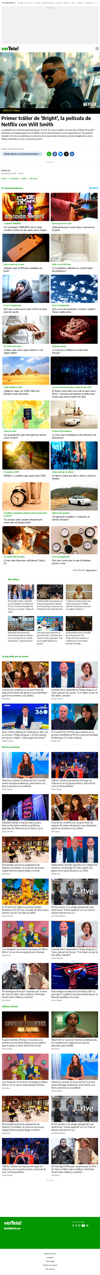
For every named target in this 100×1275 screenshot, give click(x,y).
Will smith (33, 178)
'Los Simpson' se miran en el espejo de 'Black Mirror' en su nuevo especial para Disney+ (25, 950)
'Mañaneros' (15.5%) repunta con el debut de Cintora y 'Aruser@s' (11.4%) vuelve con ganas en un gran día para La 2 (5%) (74, 867)
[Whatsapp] (49, 154)
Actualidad (14, 178)
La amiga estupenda (48, 3)
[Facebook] (54, 154)
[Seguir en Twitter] (73, 1225)
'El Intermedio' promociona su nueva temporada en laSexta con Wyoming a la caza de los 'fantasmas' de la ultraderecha (50, 605)
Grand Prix (80, 3)
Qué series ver (29, 3)
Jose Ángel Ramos (58, 916)
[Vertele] (12, 1223)
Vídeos (16, 110)
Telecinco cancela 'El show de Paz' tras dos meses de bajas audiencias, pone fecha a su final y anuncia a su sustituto (24, 783)
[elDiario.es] (12, 1228)
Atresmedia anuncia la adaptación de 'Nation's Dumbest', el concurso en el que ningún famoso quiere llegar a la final (23, 867)
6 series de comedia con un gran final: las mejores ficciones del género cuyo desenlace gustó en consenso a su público (24, 692)
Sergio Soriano (57, 699)
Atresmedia (37, 3)
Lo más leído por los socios (15, 656)
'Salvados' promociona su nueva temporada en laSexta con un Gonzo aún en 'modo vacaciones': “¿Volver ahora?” (20, 636)
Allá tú (73, 3)
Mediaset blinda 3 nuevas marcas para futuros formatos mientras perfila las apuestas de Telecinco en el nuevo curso (22, 825)
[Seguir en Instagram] (79, 1225)
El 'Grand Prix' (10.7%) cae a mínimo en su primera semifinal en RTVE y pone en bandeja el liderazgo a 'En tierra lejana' (74, 734)
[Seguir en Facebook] (76, 1225)
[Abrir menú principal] (97, 49)
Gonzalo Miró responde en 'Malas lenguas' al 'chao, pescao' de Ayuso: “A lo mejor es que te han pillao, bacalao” (74, 692)
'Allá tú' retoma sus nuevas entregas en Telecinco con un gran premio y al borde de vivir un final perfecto (73, 783)
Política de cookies (50, 1265)
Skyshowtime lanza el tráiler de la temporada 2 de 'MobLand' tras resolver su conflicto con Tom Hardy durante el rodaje (78, 638)
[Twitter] (66, 154)
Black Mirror (66, 3)
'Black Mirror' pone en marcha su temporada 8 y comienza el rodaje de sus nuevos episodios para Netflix (74, 1042)
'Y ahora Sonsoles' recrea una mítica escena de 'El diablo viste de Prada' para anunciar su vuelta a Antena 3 (78, 605)
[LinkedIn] (72, 154)
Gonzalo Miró (88, 3)
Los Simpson (58, 3)
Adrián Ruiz (55, 741)
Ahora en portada (11, 747)
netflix (23, 178)
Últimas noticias (10, 1006)
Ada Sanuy (6, 699)
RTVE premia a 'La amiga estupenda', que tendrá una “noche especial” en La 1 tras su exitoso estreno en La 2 (73, 909)
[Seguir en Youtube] (83, 1225)
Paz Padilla (20, 3)
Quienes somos (50, 1253)
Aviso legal (50, 1261)
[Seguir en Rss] (87, 1225)
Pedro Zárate (7, 789)
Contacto (50, 1257)
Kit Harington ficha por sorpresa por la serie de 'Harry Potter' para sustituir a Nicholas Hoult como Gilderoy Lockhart (24, 994)
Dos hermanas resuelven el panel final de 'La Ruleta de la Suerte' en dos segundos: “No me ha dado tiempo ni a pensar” (49, 638)
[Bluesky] (60, 154)
